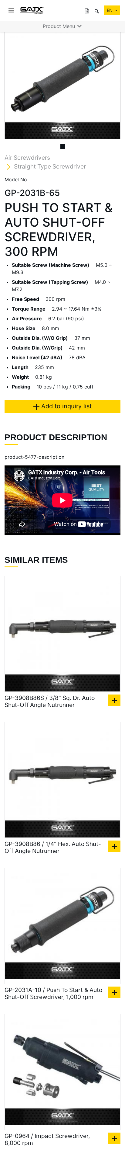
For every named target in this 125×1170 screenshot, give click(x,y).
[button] (13, 85)
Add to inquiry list (65, 406)
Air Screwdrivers (27, 157)
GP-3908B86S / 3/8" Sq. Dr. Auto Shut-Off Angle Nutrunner (50, 702)
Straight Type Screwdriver (50, 166)
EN (110, 10)
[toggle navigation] (11, 10)
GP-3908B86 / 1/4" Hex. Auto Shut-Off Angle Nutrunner (53, 848)
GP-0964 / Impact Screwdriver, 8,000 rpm (47, 1140)
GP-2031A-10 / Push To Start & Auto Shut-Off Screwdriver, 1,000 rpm (53, 994)
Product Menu (59, 26)
